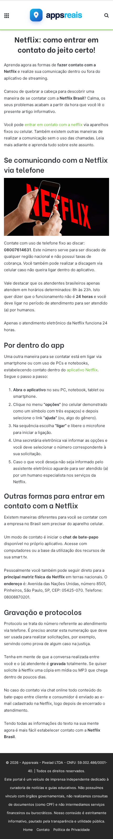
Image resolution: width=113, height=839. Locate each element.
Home (28, 829)
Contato (43, 829)
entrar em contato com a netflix (54, 124)
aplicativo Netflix (82, 369)
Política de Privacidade (71, 829)
